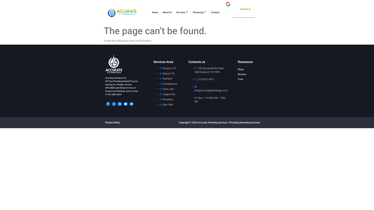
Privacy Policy (112, 122)
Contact (215, 12)
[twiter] (131, 104)
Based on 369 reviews (244, 16)
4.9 (244, 13)
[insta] (114, 104)
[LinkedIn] (120, 104)
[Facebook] (108, 104)
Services (180, 12)
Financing (198, 12)
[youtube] (125, 104)
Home (155, 12)
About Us (167, 12)
